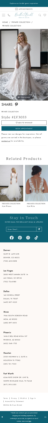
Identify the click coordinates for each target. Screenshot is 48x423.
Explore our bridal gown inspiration (24, 3)
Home (5, 22)
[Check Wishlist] (44, 15)
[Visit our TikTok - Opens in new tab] (36, 237)
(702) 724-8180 (9, 282)
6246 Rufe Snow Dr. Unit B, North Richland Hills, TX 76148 (17, 379)
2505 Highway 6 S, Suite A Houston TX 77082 (15, 358)
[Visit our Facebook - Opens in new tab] (12, 237)
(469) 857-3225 (10, 302)
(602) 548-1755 (10, 343)
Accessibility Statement (14, 401)
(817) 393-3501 (10, 384)
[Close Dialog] (2, 417)
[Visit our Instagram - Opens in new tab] (28, 237)
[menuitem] (3, 15)
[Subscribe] (39, 229)
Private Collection (21, 22)
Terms (5, 398)
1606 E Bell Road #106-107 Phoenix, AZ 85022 (15, 338)
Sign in (33, 398)
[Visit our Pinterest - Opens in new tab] (20, 237)
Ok (45, 417)
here (30, 421)
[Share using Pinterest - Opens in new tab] (16, 104)
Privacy (14, 398)
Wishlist (23, 398)
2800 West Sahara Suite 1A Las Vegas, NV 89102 (15, 276)
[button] (3, 15)
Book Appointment (24, 129)
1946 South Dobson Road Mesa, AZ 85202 (15, 317)
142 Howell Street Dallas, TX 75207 (11, 297)
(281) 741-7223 (10, 364)
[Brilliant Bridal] (24, 15)
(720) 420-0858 (10, 261)
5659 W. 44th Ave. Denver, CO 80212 (11, 256)
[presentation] (11, 183)
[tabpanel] (24, 64)
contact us (5, 141)
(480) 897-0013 (10, 323)
